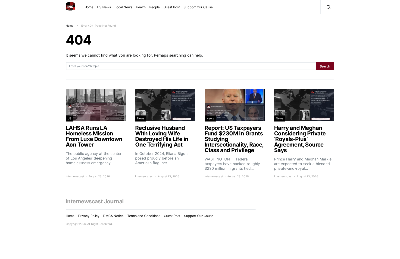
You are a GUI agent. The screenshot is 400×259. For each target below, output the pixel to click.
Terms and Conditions (143, 216)
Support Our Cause (198, 7)
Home (88, 7)
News (140, 118)
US (70, 118)
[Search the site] (327, 7)
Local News (123, 7)
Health (141, 7)
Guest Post (171, 7)
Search (325, 66)
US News (104, 7)
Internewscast (75, 176)
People (154, 7)
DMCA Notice (113, 216)
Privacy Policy (89, 216)
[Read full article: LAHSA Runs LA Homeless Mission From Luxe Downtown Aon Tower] (96, 134)
